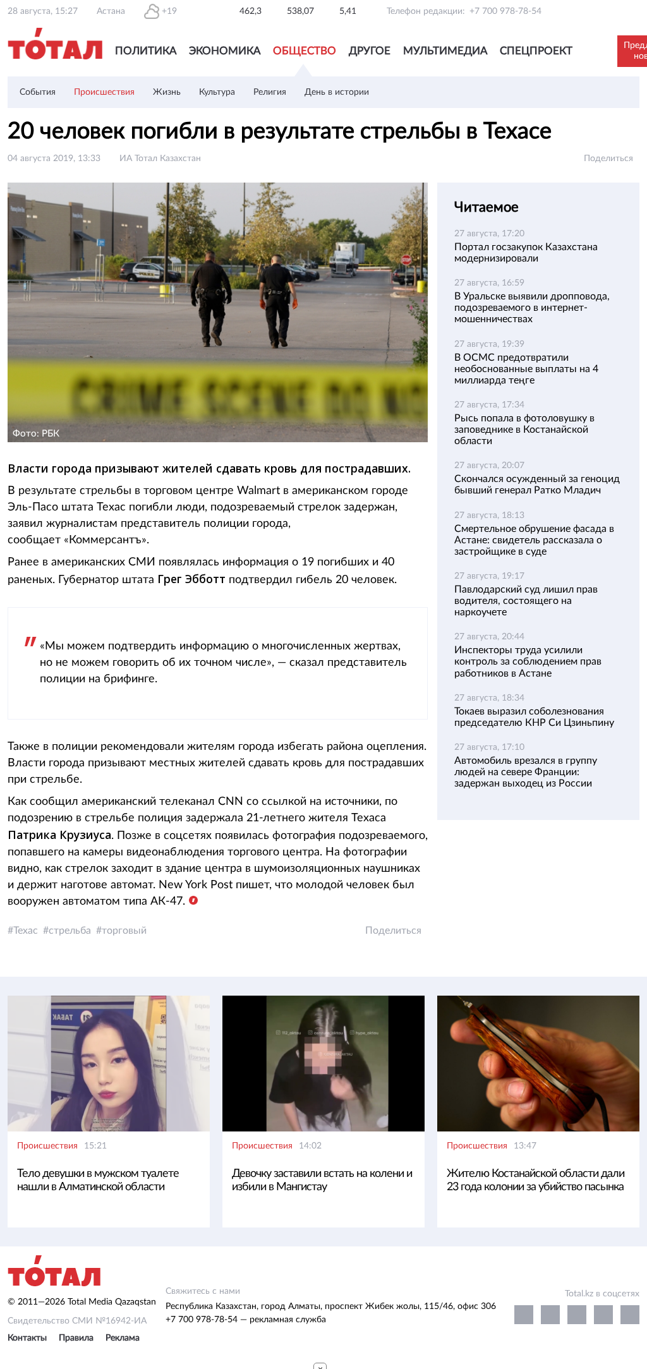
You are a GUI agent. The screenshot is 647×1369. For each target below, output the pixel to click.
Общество (304, 50)
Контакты (27, 1338)
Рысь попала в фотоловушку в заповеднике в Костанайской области (524, 429)
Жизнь (167, 92)
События (38, 92)
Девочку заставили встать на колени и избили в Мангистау (322, 1180)
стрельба (70, 931)
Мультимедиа (445, 50)
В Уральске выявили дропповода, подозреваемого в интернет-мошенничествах (532, 307)
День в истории (337, 92)
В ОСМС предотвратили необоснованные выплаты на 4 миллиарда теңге (526, 369)
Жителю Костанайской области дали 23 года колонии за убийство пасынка (535, 1180)
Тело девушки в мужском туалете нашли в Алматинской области (98, 1180)
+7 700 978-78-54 (505, 11)
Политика (145, 50)
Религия (269, 92)
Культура (217, 92)
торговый (124, 931)
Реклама (123, 1338)
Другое (369, 50)
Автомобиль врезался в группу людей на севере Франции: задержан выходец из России (525, 772)
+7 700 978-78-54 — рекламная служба (246, 1319)
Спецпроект (536, 50)
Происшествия (104, 92)
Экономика (224, 50)
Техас (25, 931)
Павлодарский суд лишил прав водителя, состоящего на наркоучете (526, 600)
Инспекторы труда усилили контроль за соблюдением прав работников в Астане (528, 661)
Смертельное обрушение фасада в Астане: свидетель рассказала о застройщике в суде (534, 540)
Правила (76, 1338)
